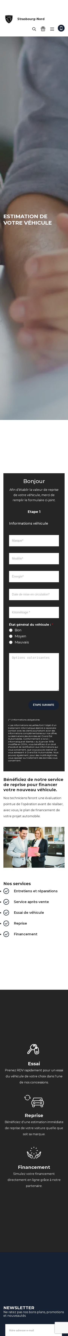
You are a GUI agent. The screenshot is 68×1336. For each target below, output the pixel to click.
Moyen (20, 636)
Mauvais (22, 642)
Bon (18, 630)
